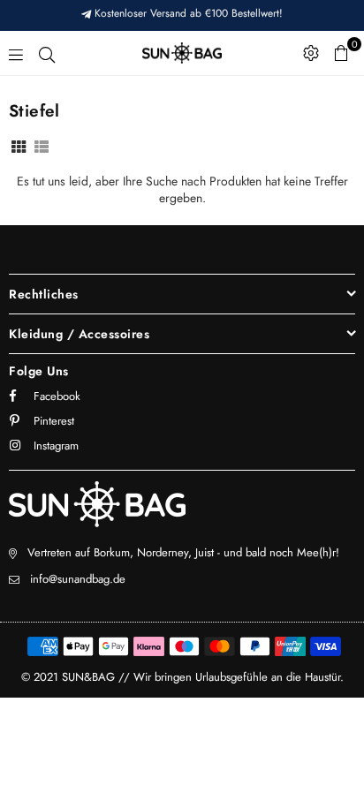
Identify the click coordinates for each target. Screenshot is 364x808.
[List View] (41, 145)
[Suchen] (47, 53)
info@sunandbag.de (77, 578)
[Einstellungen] (311, 53)
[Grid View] (18, 145)
